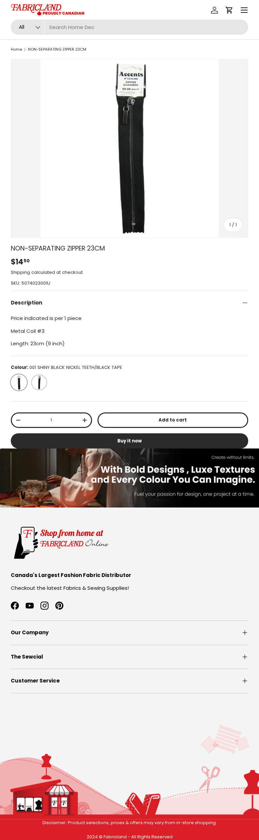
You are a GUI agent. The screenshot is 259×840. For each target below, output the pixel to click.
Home (16, 49)
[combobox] (129, 27)
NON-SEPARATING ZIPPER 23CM (57, 49)
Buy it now (129, 441)
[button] (229, 10)
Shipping (20, 272)
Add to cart (173, 420)
